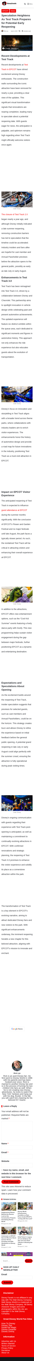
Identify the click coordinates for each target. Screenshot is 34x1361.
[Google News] (17, 1029)
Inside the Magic (8, 1327)
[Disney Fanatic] (9, 3)
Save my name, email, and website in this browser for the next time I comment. (16, 1173)
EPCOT (5, 11)
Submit (7, 1282)
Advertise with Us (8, 1341)
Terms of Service (8, 1346)
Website (5, 1161)
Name (4, 1143)
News (13, 11)
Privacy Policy (7, 1348)
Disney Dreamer (8, 1329)
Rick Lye (6, 31)
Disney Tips (6, 1325)
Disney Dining (7, 1331)
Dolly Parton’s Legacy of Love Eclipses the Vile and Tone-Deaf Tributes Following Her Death (25, 1240)
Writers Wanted (7, 1343)
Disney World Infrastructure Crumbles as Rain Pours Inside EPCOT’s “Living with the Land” (25, 1215)
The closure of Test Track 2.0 (14, 214)
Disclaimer (5, 1350)
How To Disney (8, 1323)
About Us (5, 1353)
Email (4, 1152)
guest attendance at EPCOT (14, 510)
